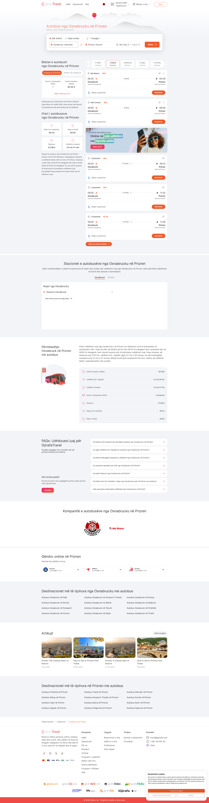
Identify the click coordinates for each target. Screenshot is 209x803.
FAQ (87, 4)
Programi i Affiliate (90, 768)
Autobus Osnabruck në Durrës (55, 602)
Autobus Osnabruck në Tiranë (140, 613)
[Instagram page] (50, 753)
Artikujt (85, 753)
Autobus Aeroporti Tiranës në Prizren (101, 697)
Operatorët (78, 4)
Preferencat (109, 745)
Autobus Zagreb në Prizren (54, 708)
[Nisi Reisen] (116, 528)
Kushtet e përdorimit (133, 737)
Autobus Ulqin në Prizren (53, 702)
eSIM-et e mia (110, 741)
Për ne (84, 745)
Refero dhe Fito (89, 761)
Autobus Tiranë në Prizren (96, 692)
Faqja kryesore (47, 722)
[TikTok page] (62, 753)
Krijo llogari (109, 749)
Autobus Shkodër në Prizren (139, 692)
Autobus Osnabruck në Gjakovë (141, 602)
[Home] (51, 4)
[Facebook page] (44, 753)
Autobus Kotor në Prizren (138, 702)
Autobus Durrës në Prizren (139, 697)
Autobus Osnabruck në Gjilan (97, 613)
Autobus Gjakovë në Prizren (139, 708)
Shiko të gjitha (160, 633)
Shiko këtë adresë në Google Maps (57, 298)
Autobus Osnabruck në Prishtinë (141, 608)
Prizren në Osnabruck (72, 73)
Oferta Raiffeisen (89, 764)
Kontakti (48, 490)
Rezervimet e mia (112, 737)
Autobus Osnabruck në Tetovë (98, 608)
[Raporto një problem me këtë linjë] (159, 73)
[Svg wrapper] (51, 784)
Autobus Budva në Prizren (96, 702)
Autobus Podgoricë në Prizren (98, 708)
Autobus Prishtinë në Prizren (54, 692)
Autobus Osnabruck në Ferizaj (140, 597)
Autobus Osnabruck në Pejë (54, 597)
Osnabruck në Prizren (52, 73)
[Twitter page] (56, 753)
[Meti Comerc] (92, 528)
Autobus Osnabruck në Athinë (97, 602)
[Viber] (147, 745)
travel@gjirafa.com (158, 737)
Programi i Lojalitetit (91, 757)
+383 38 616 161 (157, 741)
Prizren (111, 277)
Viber (152, 745)
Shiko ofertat (97, 147)
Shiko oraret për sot (62, 93)
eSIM (68, 4)
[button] (129, 442)
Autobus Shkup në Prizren (53, 697)
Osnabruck (100, 277)
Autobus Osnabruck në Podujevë (56, 608)
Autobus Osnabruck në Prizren (55, 613)
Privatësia (128, 741)
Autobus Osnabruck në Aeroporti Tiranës (103, 597)
